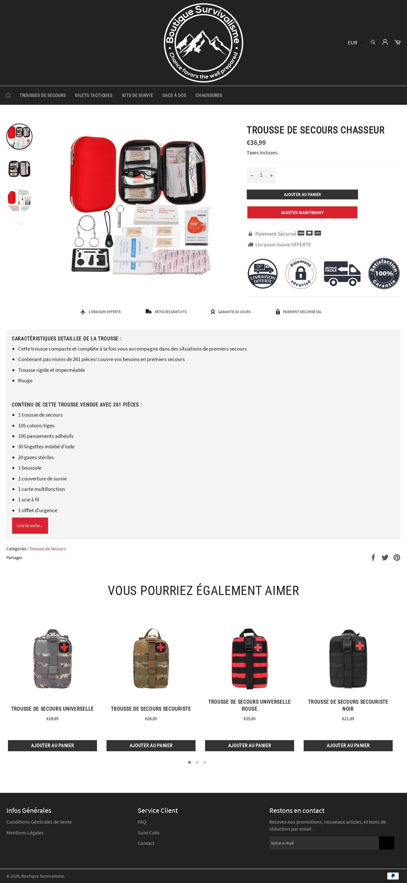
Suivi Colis (149, 832)
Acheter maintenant (302, 212)
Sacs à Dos (174, 95)
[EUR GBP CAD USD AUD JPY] (354, 43)
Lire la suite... (30, 525)
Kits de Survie (137, 95)
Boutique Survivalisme (42, 876)
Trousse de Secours (47, 549)
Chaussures (209, 95)
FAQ (142, 822)
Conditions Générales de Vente (39, 822)
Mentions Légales (25, 832)
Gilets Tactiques (93, 95)
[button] (189, 762)
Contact (146, 843)
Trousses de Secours (43, 95)
